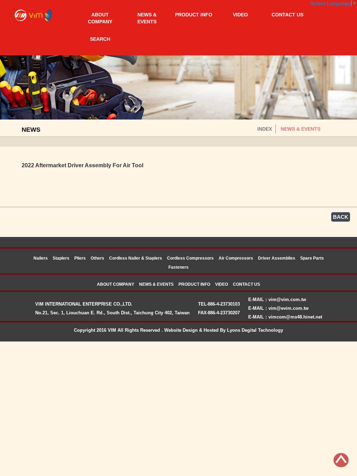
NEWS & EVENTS (147, 18)
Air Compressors (236, 258)
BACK (340, 217)
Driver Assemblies (276, 258)
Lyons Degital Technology (255, 330)
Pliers (80, 258)
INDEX (264, 129)
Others (97, 258)
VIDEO (240, 14)
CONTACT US (287, 14)
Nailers (40, 258)
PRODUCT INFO (193, 14)
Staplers (61, 258)
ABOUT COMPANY (100, 18)
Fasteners (178, 267)
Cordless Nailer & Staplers (135, 258)
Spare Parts (312, 258)
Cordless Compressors (190, 258)
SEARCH (100, 39)
